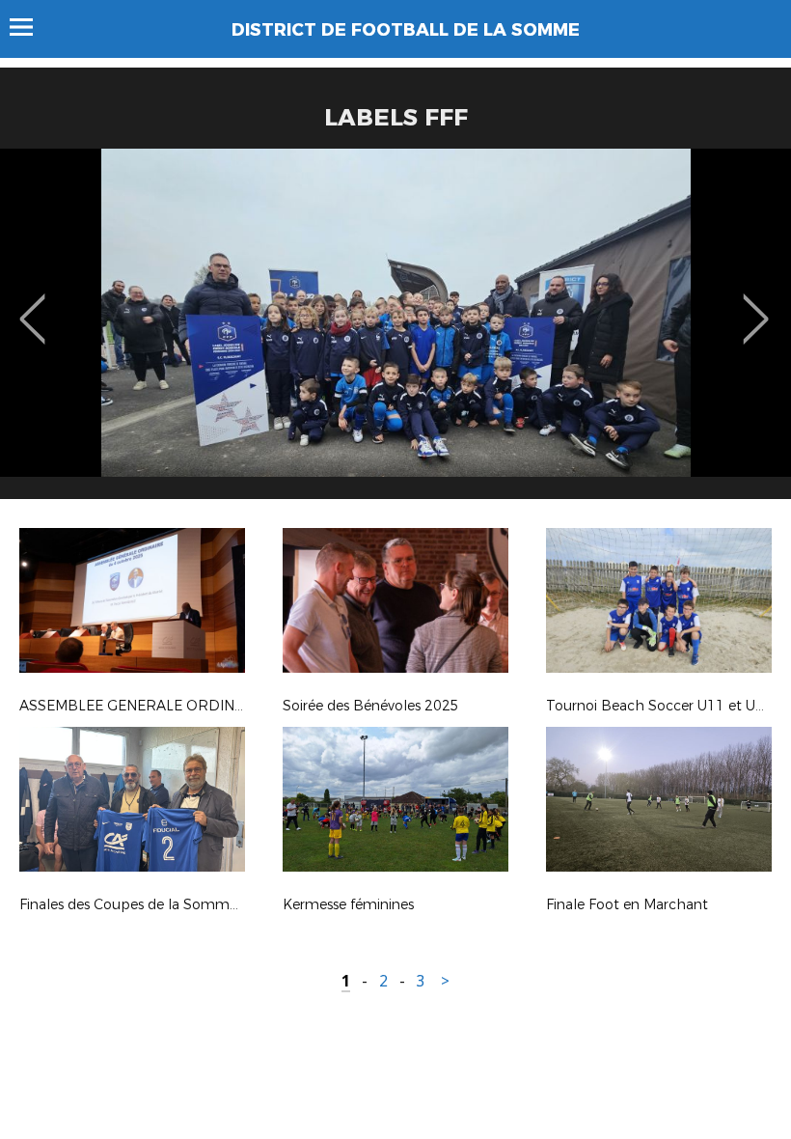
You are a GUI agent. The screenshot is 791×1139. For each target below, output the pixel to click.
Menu (30, 27)
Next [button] (756, 305)
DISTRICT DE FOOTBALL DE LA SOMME (406, 30)
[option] (395, 331)
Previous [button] (32, 305)
